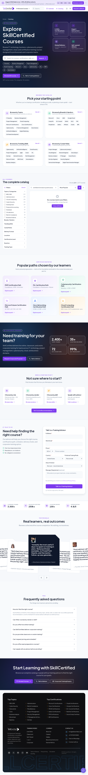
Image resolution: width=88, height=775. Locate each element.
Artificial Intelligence (11, 131)
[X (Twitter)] (13, 752)
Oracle (72, 124)
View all (37, 112)
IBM (78, 124)
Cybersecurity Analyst (65, 149)
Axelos (59, 124)
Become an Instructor (52, 740)
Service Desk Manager (54, 162)
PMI (77, 121)
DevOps (8, 156)
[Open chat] (83, 770)
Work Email (49, 441)
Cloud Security (33, 149)
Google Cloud (71, 118)
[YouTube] (27, 752)
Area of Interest (50, 462)
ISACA (66, 121)
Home (4, 19)
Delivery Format (9, 231)
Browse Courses (23, 8)
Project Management (32, 63)
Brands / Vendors (9, 220)
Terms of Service (35, 751)
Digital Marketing (24, 131)
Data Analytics (29, 159)
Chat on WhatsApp (74, 738)
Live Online (30, 731)
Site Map (33, 753)
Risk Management (30, 156)
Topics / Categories (10, 191)
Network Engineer (63, 152)
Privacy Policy (71, 480)
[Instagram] (22, 752)
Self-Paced (30, 737)
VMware (66, 124)
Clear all (23, 187)
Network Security (18, 156)
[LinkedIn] (9, 752)
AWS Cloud (20, 159)
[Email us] (70, 8)
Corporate (30, 742)
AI (4, 70)
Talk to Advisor (35, 358)
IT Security (6, 63)
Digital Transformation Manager (71, 162)
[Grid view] (79, 187)
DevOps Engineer (53, 159)
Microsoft (18, 66)
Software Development (12, 134)
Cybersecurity (33, 66)
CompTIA (51, 121)
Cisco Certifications (27, 124)
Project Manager (53, 149)
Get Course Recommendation (43, 410)
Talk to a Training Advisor (64, 486)
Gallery (48, 737)
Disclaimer (52, 751)
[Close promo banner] (86, 3)
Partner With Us (50, 742)
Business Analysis (10, 162)
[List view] (83, 187)
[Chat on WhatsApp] (66, 8)
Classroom (30, 734)
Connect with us (73, 742)
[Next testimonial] (46, 577)
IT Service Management (23, 128)
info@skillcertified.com (75, 731)
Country (48, 455)
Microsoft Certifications (12, 124)
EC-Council (59, 121)
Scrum (27, 152)
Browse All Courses (10, 76)
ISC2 (72, 121)
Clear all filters (57, 206)
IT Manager (63, 156)
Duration (7, 243)
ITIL (41, 66)
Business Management (18, 63)
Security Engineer (64, 159)
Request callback (79, 8)
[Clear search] (56, 187)
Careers (48, 734)
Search (41, 58)
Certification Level (10, 239)
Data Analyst (74, 152)
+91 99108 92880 (74, 735)
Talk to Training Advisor (32, 76)
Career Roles (8, 227)
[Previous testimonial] (41, 577)
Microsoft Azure (10, 159)
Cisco (25, 66)
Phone (48, 448)
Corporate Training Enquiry (63, 681)
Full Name (49, 433)
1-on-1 (29, 740)
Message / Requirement (55, 470)
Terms (64, 480)
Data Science (11, 70)
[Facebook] (18, 752)
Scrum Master (72, 156)
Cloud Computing (8, 66)
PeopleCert (52, 124)
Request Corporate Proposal (13, 358)
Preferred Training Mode (71, 455)
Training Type (8, 247)
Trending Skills (8, 224)
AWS (63, 118)
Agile (21, 152)
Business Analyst (53, 156)
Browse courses (78, 3)
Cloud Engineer (52, 152)
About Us (48, 731)
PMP (45, 66)
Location (7, 235)
